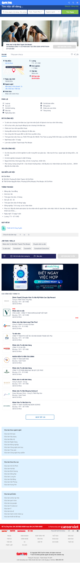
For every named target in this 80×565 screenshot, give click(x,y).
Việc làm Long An (10, 476)
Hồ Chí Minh (9, 63)
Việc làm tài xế (9, 511)
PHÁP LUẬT (9, 545)
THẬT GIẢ (70, 542)
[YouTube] (77, 531)
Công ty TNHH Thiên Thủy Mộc (22, 300)
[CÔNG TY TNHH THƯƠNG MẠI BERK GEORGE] (7, 406)
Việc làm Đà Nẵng (10, 479)
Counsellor (27, 248)
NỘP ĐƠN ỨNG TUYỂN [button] (64, 47)
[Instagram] (73, 531)
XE (24, 542)
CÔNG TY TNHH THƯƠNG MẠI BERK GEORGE (26, 405)
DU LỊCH (24, 545)
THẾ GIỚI (9, 542)
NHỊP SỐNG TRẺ (40, 536)
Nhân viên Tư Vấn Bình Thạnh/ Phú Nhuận (16, 244)
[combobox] (14, 12)
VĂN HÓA (40, 539)
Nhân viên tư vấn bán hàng (21, 379)
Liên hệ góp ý (45, 560)
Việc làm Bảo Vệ (9, 439)
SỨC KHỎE (55, 542)
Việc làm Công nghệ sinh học (13, 447)
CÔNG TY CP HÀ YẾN (18, 347)
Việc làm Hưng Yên (10, 484)
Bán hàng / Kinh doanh (12, 86)
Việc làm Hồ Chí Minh (11, 466)
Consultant (17, 248)
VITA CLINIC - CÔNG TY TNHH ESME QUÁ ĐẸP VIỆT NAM (29, 313)
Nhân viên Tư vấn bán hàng (22, 345)
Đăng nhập (74, 6)
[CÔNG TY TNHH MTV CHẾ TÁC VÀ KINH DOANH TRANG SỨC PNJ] (7, 337)
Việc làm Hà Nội (9, 468)
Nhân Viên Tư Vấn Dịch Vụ (21, 402)
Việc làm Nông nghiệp (11, 444)
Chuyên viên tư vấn (39, 244)
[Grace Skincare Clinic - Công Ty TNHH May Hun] (7, 394)
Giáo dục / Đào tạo (14, 89)
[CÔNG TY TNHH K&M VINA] (7, 360)
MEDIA (9, 536)
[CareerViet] (69, 527)
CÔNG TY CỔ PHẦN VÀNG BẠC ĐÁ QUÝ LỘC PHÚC (27, 370)
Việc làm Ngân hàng (10, 442)
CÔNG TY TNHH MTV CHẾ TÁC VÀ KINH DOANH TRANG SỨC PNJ (32, 336)
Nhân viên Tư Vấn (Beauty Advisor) (25, 391)
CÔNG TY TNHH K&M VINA (20, 359)
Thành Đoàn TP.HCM (46, 558)
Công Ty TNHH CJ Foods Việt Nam (23, 324)
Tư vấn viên (6, 248)
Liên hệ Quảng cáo (22, 560)
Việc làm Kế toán (9, 434)
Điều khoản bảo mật (35, 560)
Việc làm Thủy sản (10, 450)
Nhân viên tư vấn (18, 311)
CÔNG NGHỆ (24, 539)
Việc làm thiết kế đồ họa (12, 516)
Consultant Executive (41, 248)
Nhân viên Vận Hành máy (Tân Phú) (25, 322)
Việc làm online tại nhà (11, 498)
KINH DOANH (24, 536)
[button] (73, 2)
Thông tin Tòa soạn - (34, 558)
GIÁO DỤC (71, 536)
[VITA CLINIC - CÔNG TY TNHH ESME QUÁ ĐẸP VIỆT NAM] (7, 312)
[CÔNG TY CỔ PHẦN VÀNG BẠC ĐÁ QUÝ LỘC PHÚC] (7, 372)
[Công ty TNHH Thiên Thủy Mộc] (7, 301)
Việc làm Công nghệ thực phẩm (14, 453)
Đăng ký (67, 6)
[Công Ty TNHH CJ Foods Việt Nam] (7, 326)
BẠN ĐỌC (71, 539)
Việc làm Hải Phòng (10, 482)
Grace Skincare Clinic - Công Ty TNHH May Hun (27, 393)
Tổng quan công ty (17, 54)
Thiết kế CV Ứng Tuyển (14, 228)
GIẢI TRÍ (40, 542)
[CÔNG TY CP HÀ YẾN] (7, 349)
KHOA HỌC (55, 539)
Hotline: (57, 560)
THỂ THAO (55, 536)
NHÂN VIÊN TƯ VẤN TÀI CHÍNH (23, 356)
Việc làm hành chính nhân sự (13, 514)
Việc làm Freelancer (11, 506)
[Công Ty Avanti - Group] (7, 383)
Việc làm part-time (10, 500)
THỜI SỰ (9, 539)
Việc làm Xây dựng (10, 436)
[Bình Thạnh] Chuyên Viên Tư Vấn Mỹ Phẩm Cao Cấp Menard (33, 297)
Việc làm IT (8, 508)
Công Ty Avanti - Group (19, 382)
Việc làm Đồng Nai (10, 474)
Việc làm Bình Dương (11, 471)
